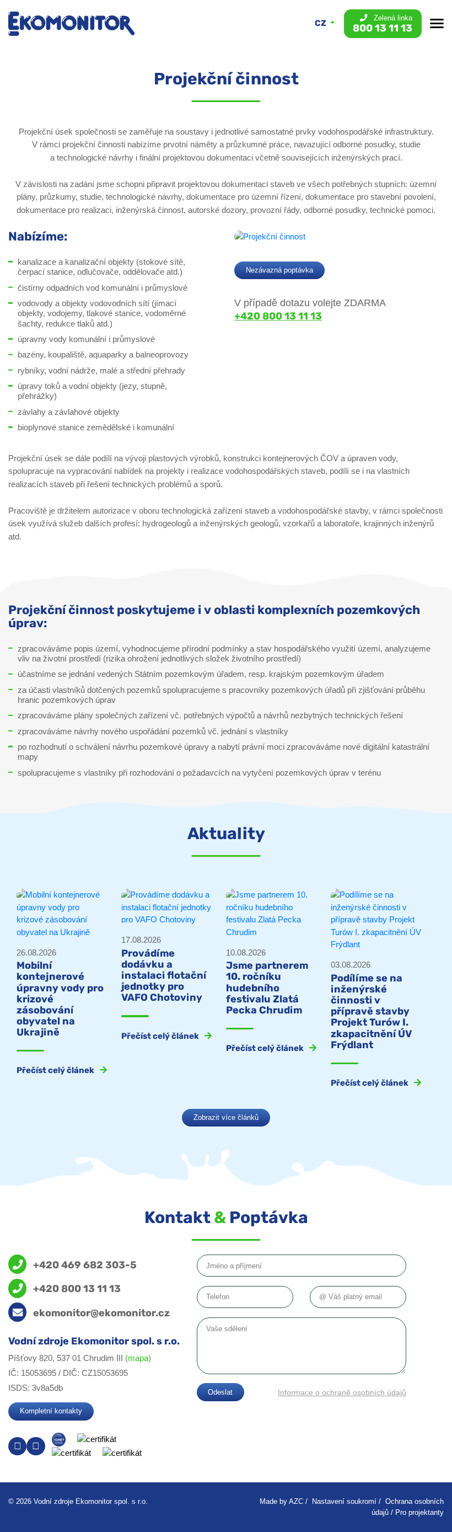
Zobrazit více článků (226, 1117)
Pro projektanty (419, 1512)
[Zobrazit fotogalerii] (269, 236)
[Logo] (71, 23)
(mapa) (138, 1358)
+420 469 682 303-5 (85, 1265)
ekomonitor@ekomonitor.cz (101, 1313)
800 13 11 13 (382, 24)
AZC (296, 1501)
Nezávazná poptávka (279, 270)
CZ (321, 23)
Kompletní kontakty (51, 1411)
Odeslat (220, 1392)
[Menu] (437, 23)
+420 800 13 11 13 (278, 316)
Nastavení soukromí (344, 1501)
